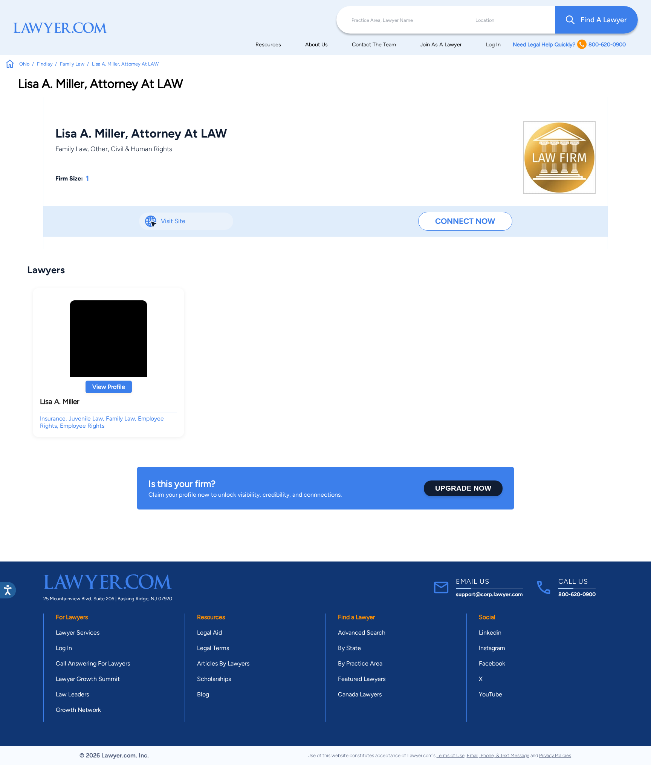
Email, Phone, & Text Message (498, 755)
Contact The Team (374, 44)
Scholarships (214, 678)
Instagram (492, 648)
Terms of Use (451, 755)
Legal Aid (209, 632)
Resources (268, 44)
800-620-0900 (577, 594)
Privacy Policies (555, 755)
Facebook (492, 663)
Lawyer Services (77, 632)
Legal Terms (213, 648)
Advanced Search (361, 632)
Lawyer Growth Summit (88, 678)
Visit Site (173, 221)
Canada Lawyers (360, 694)
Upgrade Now (463, 488)
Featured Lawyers (361, 678)
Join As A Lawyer (441, 44)
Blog (203, 694)
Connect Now (465, 221)
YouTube (490, 694)
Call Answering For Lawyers (93, 663)
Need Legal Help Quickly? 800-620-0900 (569, 44)
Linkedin (490, 632)
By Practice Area (360, 663)
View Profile (108, 386)
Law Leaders (72, 694)
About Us (316, 44)
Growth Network (78, 709)
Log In (493, 44)
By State (349, 648)
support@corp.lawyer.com (489, 594)
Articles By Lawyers (223, 663)
